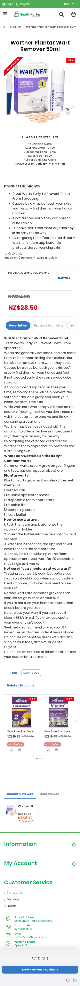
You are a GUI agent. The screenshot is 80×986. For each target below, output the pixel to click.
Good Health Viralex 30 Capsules (59, 731)
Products (15, 27)
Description (18, 325)
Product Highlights (48, 325)
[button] (75, 720)
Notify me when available (40, 969)
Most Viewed (49, 794)
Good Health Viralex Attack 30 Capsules (22, 731)
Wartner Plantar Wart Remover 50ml (27, 806)
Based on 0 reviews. (18, 258)
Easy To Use (31, 673)
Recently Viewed (20, 794)
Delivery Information (50, 163)
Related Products (20, 685)
